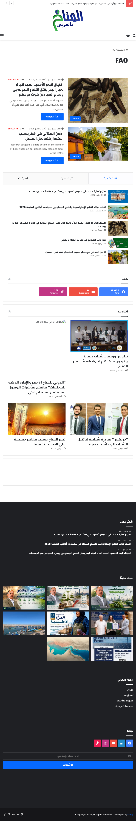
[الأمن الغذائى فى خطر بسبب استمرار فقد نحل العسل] (118, 257)
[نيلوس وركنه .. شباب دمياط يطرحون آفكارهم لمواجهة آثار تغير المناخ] (99, 336)
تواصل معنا (127, 695)
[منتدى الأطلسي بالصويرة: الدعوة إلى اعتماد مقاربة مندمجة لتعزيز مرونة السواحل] (112, 623)
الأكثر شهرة (111, 178)
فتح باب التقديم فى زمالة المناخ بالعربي (83, 240)
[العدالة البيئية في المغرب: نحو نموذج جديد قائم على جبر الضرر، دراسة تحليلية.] (68, 598)
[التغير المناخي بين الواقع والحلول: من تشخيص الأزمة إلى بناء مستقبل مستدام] (24, 598)
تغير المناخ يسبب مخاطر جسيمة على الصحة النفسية (40, 442)
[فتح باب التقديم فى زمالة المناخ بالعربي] (118, 243)
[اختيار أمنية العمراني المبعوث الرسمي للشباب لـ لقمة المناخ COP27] (118, 196)
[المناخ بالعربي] (68, 19)
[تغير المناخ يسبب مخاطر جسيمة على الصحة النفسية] (37, 419)
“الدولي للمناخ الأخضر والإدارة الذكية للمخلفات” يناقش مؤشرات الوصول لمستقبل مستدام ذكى (37, 387)
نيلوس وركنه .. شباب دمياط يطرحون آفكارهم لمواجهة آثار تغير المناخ (100, 361)
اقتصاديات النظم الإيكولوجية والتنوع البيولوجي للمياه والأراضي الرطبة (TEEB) (62, 207)
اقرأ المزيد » (52, 116)
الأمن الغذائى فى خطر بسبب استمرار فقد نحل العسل (41, 136)
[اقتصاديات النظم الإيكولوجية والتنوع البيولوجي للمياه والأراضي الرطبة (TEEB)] (118, 212)
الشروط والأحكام (125, 700)
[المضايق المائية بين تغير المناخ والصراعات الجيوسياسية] (68, 649)
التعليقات (24, 178)
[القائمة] (2, 35)
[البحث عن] (134, 35)
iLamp (130, 815)
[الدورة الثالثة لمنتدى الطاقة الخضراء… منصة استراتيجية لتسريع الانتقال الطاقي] (112, 649)
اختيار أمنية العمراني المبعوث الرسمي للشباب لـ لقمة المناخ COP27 (67, 191)
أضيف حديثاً (67, 178)
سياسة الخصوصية (124, 706)
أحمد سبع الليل (54, 80)
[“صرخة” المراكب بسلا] (24, 623)
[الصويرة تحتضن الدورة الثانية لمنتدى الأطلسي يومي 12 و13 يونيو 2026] (68, 623)
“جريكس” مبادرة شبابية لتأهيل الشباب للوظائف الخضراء (103, 442)
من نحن (129, 690)
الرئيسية (121, 50)
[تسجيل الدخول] (128, 35)
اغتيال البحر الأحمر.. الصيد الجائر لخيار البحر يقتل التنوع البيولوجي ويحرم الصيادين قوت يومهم (38, 89)
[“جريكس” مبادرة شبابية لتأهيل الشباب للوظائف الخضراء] (99, 419)
